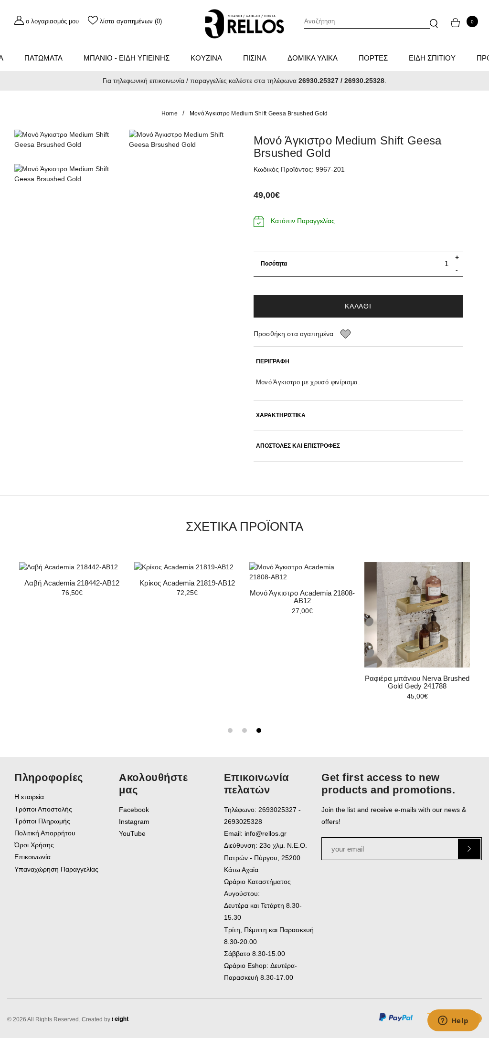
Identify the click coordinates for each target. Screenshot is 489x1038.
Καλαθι (358, 306)
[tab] (358, 362)
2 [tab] (244, 730)
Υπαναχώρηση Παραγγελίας (56, 869)
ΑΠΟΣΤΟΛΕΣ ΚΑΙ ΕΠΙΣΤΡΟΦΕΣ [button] (298, 446)
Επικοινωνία (32, 857)
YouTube (132, 833)
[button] (434, 18)
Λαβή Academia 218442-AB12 (71, 583)
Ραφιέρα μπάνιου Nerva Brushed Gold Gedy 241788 (417, 682)
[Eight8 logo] (120, 1021)
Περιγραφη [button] (272, 362)
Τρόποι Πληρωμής (42, 821)
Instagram (134, 821)
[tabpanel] (417, 634)
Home (169, 113)
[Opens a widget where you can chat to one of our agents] (453, 1021)
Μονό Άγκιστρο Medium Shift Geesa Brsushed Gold (259, 113)
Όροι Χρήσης (34, 845)
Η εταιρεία (29, 797)
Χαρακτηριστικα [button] (281, 415)
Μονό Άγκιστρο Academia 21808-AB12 (302, 597)
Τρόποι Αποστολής (43, 809)
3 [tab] (258, 730)
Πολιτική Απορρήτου (44, 833)
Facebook (134, 809)
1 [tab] (230, 730)
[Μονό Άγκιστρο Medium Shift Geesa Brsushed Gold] (64, 140)
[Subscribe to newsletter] (469, 849)
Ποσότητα (274, 263)
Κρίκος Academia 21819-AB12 (187, 583)
